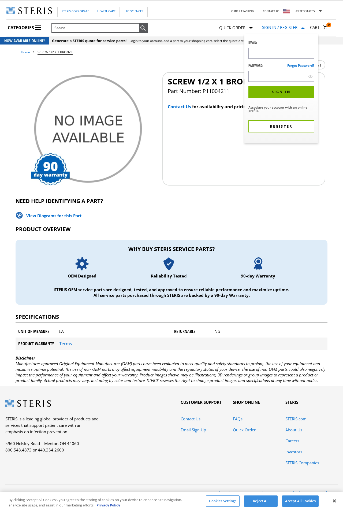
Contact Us (271, 11)
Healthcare (106, 11)
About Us (293, 429)
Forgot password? (300, 65)
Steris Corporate (75, 11)
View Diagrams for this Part (54, 215)
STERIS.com (296, 418)
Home (25, 52)
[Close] (334, 501)
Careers (292, 440)
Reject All (261, 500)
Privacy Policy (108, 505)
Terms (65, 344)
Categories (21, 28)
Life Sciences (133, 11)
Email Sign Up (193, 429)
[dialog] (281, 89)
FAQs (238, 418)
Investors (293, 451)
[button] (143, 28)
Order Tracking (242, 11)
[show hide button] (310, 76)
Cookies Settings (222, 500)
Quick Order (244, 429)
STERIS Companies (302, 462)
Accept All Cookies (300, 500)
